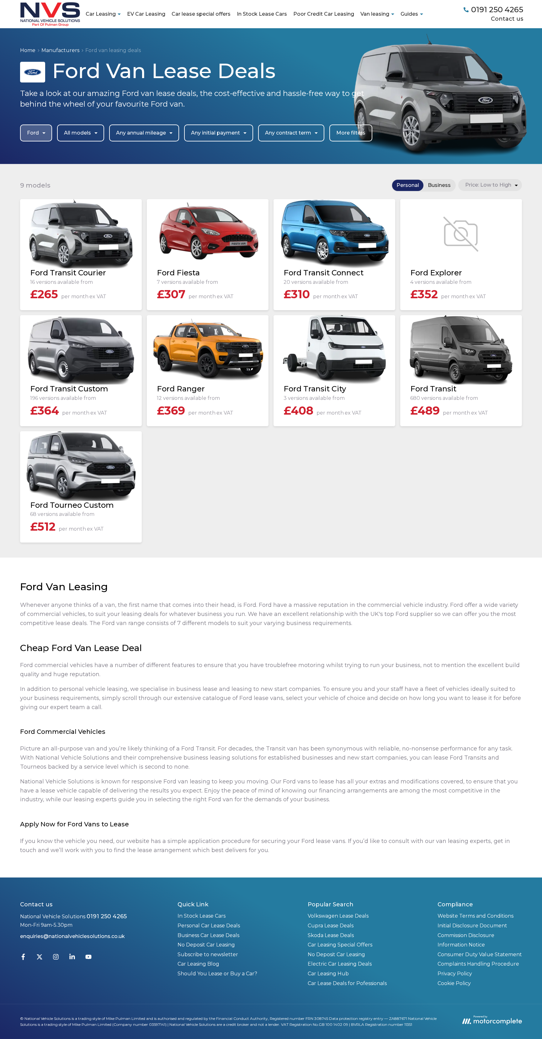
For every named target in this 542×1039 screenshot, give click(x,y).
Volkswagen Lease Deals (338, 916)
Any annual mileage (141, 133)
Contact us (507, 18)
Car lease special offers (201, 14)
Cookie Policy (454, 983)
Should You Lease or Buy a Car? (217, 974)
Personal (407, 185)
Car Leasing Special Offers (340, 945)
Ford (33, 133)
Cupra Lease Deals (330, 926)
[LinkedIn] (72, 958)
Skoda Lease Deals (331, 935)
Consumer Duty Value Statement (480, 954)
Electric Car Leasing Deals (340, 964)
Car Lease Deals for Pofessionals (347, 983)
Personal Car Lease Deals (209, 926)
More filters (350, 133)
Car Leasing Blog (198, 964)
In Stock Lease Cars (262, 14)
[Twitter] (39, 958)
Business (439, 185)
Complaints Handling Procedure (478, 964)
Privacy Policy (455, 974)
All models (77, 133)
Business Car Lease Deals (208, 935)
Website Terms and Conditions (475, 916)
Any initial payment (215, 133)
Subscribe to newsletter (208, 954)
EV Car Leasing (146, 14)
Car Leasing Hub (328, 974)
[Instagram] (56, 958)
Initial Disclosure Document (472, 926)
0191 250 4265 (107, 916)
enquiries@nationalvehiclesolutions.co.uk (72, 936)
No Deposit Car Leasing (206, 945)
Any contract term (288, 133)
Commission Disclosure (466, 935)
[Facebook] (23, 958)
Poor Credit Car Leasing (323, 14)
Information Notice (461, 945)
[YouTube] (88, 958)
